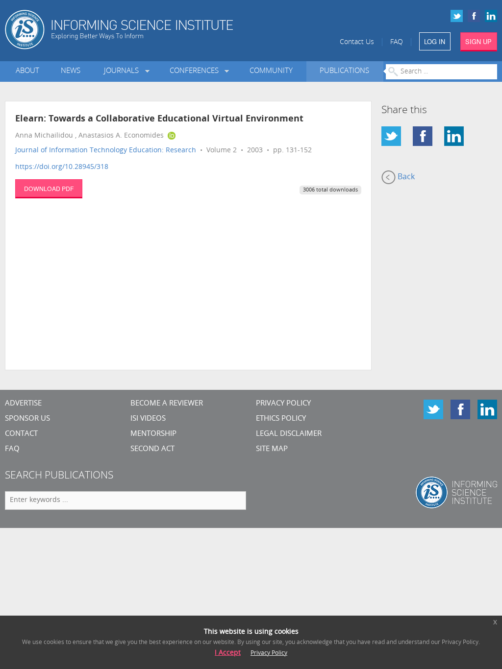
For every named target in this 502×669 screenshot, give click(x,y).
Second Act (152, 449)
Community (271, 71)
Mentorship (153, 434)
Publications (344, 71)
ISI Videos (148, 419)
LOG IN (434, 41)
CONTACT (21, 434)
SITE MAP (272, 449)
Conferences (196, 71)
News (70, 71)
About (27, 71)
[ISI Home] (146, 29)
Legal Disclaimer (289, 434)
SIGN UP (478, 41)
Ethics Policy (281, 419)
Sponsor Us (27, 419)
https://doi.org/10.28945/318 (61, 167)
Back (405, 177)
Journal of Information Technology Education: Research (105, 150)
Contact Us (357, 42)
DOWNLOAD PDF (49, 188)
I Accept (228, 653)
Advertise (23, 403)
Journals (123, 71)
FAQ (396, 42)
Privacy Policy (283, 403)
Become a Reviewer (166, 403)
